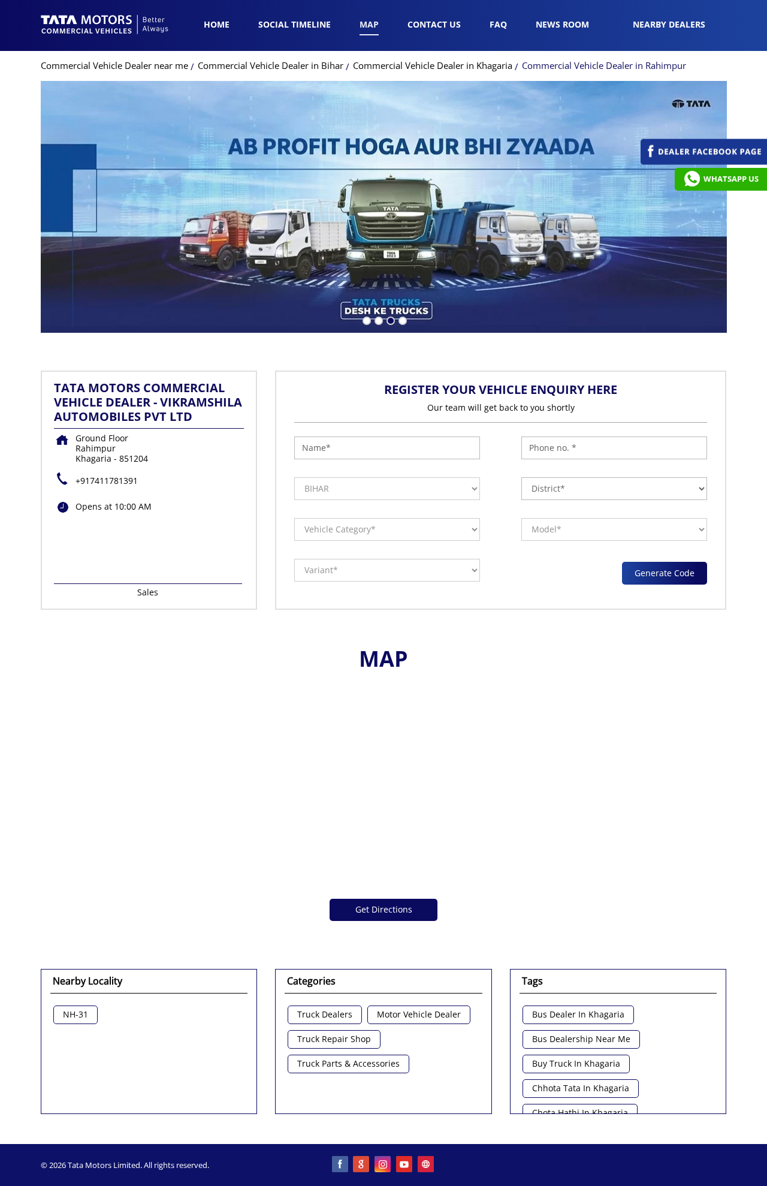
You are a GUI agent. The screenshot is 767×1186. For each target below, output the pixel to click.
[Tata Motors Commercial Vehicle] (105, 26)
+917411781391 (107, 480)
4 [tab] (401, 320)
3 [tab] (389, 320)
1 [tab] (366, 320)
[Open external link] (704, 161)
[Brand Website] (427, 1165)
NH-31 (75, 1015)
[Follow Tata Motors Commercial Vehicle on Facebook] (340, 1165)
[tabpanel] (384, 207)
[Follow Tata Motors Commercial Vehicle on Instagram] (383, 1165)
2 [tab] (378, 320)
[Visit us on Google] (362, 1165)
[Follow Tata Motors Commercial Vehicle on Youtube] (405, 1165)
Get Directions (383, 909)
